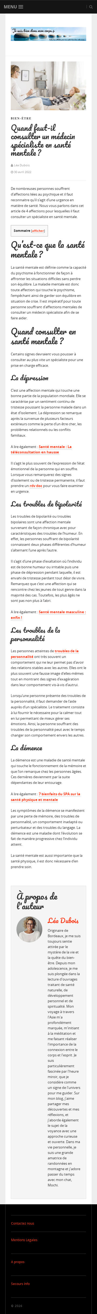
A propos (18, 1262)
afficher (38, 231)
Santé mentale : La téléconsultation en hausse (41, 449)
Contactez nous (22, 1223)
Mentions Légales (24, 1240)
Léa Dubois (63, 920)
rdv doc (36, 485)
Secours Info (20, 1283)
